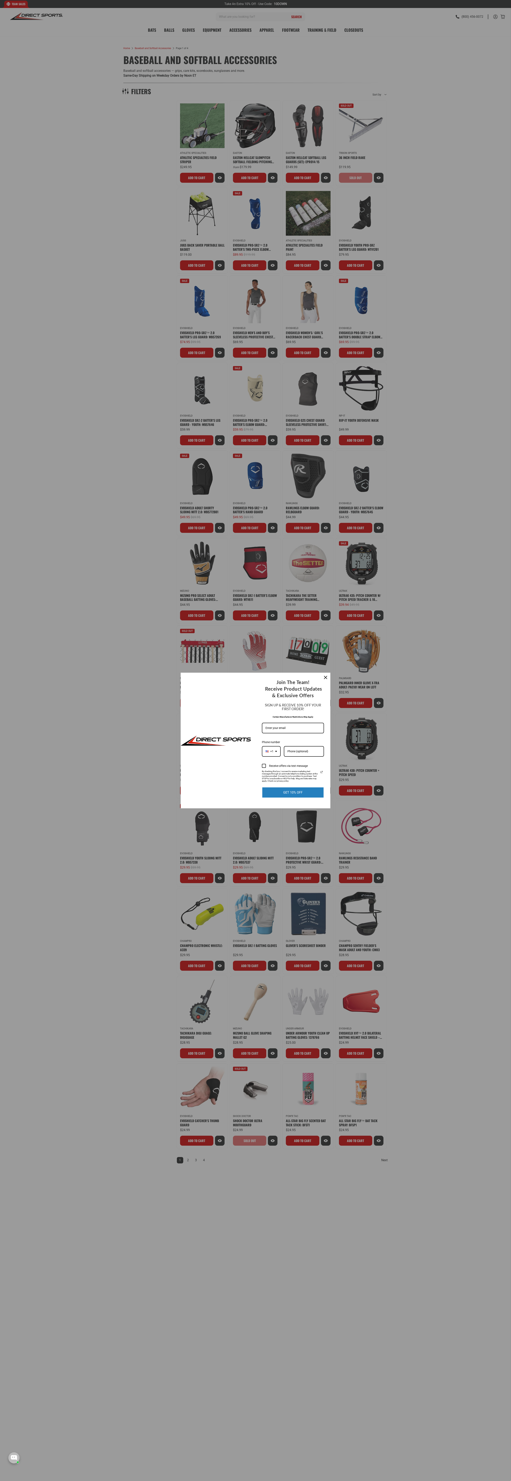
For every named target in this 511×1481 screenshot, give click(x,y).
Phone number (271, 742)
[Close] (325, 677)
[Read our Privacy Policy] (321, 772)
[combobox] (271, 751)
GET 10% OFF (293, 792)
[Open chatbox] (14, 1457)
